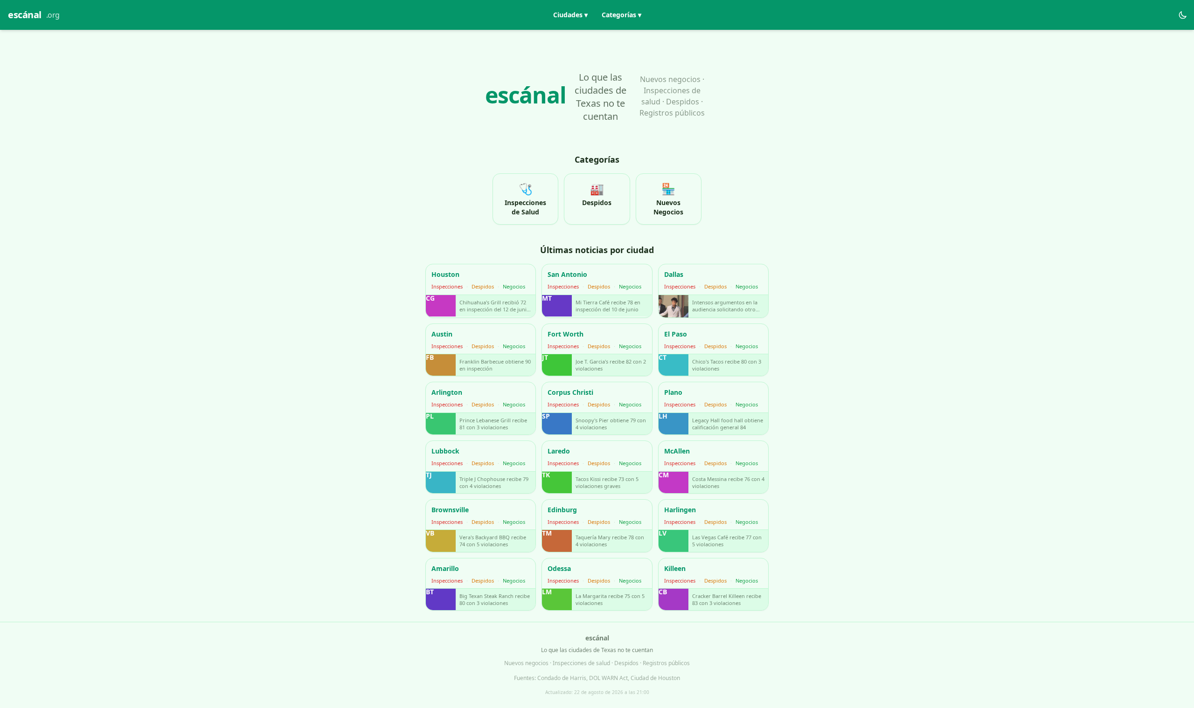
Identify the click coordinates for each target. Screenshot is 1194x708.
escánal (34, 14)
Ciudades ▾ (570, 14)
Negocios (514, 286)
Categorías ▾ (621, 14)
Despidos (483, 286)
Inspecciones (447, 286)
